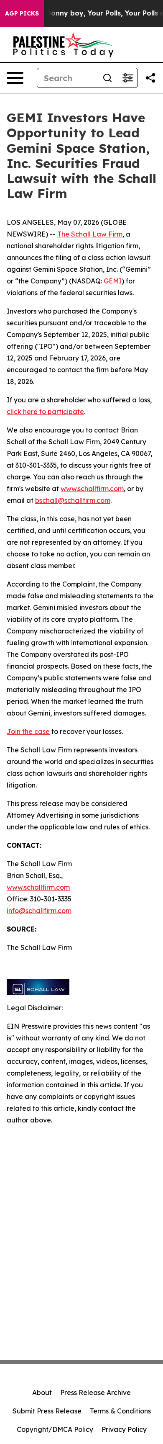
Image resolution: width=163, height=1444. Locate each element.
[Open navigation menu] (15, 77)
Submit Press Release (47, 1411)
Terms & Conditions (120, 1411)
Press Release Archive (95, 1392)
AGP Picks (22, 13)
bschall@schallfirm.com (72, 500)
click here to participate (45, 411)
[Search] (107, 78)
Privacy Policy (124, 1429)
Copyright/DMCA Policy (55, 1429)
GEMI (113, 281)
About (42, 1392)
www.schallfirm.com (38, 887)
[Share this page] (150, 77)
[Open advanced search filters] (127, 78)
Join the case (28, 731)
